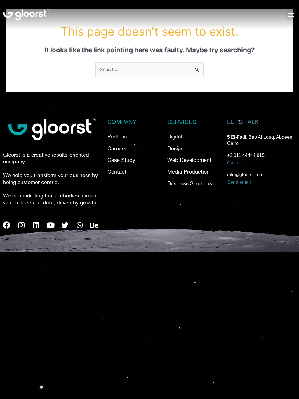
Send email (239, 182)
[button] (291, 15)
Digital (174, 137)
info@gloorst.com (245, 174)
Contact (116, 172)
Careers (116, 149)
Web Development (189, 160)
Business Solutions (189, 184)
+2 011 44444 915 (246, 155)
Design (175, 149)
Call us (234, 162)
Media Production (188, 172)
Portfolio (117, 137)
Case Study (121, 160)
